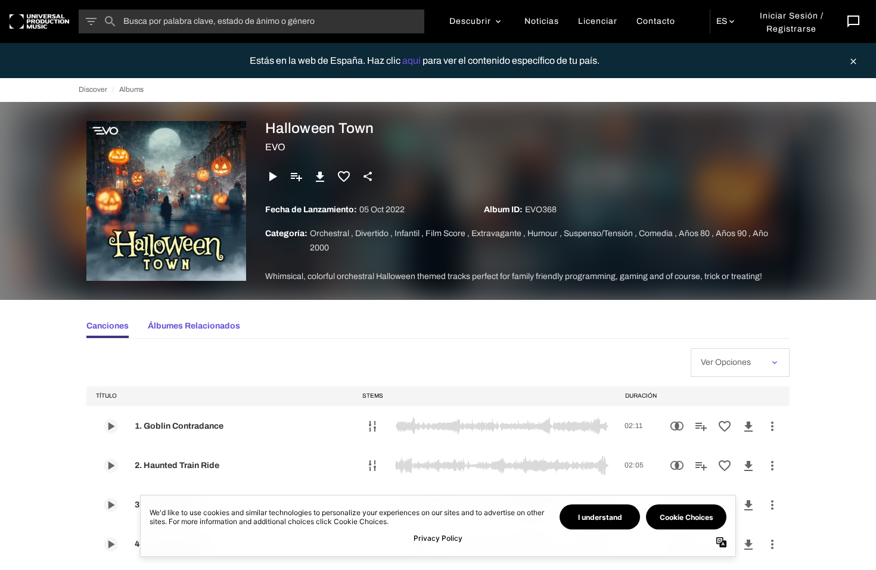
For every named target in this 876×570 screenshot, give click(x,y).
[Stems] (372, 426)
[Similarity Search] (677, 426)
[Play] (272, 176)
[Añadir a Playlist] (296, 176)
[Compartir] (368, 176)
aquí (412, 60)
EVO (275, 147)
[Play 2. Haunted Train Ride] (111, 465)
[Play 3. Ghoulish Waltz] (111, 505)
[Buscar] (110, 21)
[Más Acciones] (772, 426)
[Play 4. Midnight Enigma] (111, 544)
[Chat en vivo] (853, 21)
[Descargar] (320, 176)
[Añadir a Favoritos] (344, 176)
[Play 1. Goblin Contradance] (111, 426)
